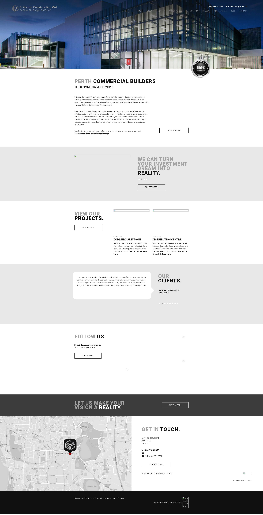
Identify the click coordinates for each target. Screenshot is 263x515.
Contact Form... (156, 464)
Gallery (206, 11)
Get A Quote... (175, 405)
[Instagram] (243, 6)
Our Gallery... (88, 356)
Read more (166, 254)
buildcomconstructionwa (89, 345)
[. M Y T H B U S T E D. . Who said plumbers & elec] (175, 369)
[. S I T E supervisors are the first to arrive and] (151, 369)
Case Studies (192, 11)
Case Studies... (88, 227)
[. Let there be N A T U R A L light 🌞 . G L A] (127, 345)
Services (161, 11)
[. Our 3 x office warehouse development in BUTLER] (175, 345)
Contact (243, 11)
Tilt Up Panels (175, 11)
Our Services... (151, 187)
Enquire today (79, 134)
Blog (233, 11)
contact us (103, 131)
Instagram (160, 474)
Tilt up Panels (84, 87)
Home (140, 11)
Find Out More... (174, 130)
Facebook (148, 474)
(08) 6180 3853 (215, 6)
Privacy (121, 498)
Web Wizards (158, 502)
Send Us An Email (154, 456)
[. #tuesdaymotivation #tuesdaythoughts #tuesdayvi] (151, 345)
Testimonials (220, 11)
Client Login (234, 6)
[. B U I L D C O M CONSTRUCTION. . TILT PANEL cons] (127, 369)
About (149, 11)
